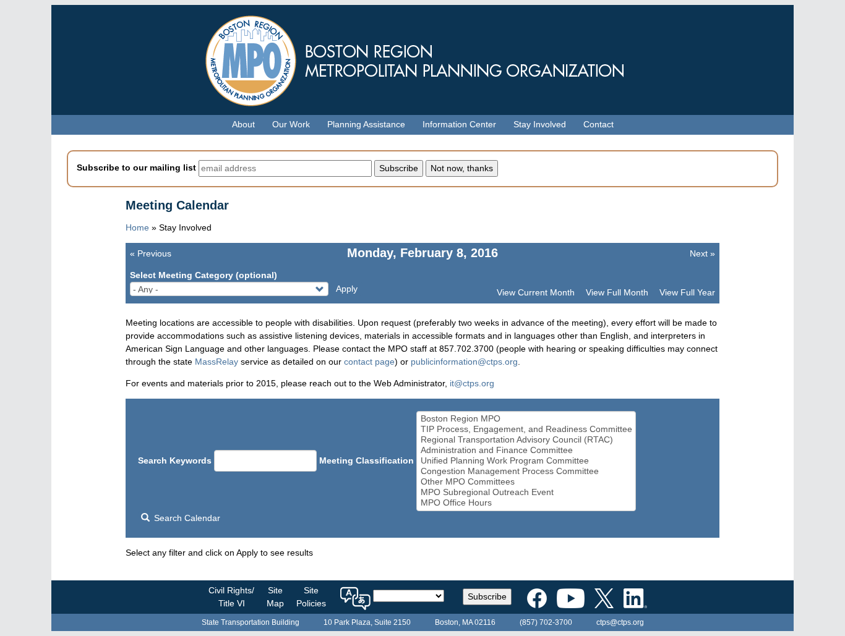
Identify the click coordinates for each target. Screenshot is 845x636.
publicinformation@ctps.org (464, 362)
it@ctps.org (472, 383)
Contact (598, 124)
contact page (369, 362)
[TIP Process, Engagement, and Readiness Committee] (526, 429)
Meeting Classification (366, 460)
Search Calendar (186, 518)
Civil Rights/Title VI (231, 596)
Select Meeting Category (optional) (203, 275)
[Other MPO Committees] (526, 482)
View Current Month (536, 292)
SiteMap (275, 596)
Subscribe (487, 596)
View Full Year (687, 292)
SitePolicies (311, 596)
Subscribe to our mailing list (136, 167)
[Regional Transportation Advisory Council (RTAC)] (526, 440)
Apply (347, 289)
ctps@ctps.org (620, 622)
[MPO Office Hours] (526, 503)
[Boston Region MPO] (526, 418)
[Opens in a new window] (537, 596)
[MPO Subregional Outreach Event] (526, 492)
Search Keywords (175, 460)
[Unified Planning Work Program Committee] (526, 461)
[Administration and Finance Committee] (526, 450)
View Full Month (617, 292)
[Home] (422, 58)
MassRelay (216, 362)
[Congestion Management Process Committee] (526, 471)
